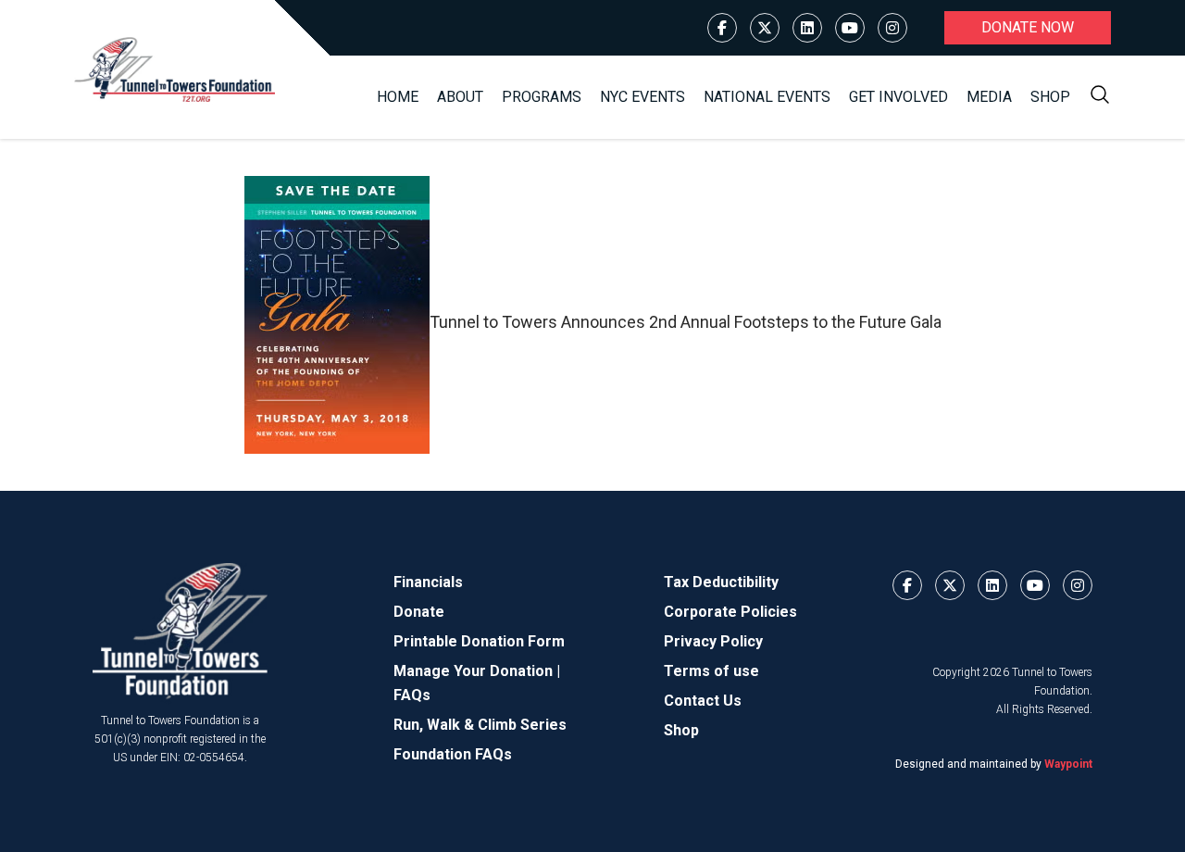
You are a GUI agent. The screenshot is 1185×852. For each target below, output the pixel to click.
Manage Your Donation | (476, 671)
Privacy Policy (713, 641)
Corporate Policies (730, 611)
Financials (428, 582)
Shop (1050, 97)
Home (397, 97)
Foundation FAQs (452, 754)
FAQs (411, 695)
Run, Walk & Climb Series (480, 724)
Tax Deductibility (721, 582)
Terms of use (711, 671)
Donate (418, 611)
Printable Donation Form (479, 641)
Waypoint (1068, 764)
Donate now (1027, 27)
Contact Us (703, 700)
